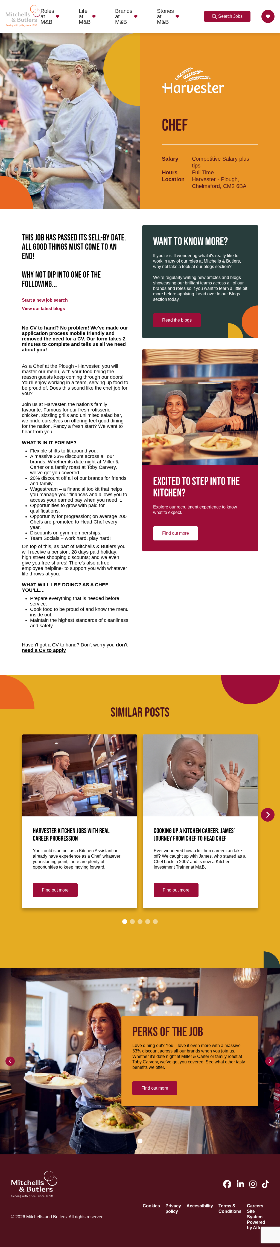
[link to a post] (79, 775)
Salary (170, 159)
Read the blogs (177, 320)
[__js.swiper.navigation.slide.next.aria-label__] (268, 815)
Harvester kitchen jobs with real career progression (71, 835)
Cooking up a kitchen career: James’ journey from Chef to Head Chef (194, 835)
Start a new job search (45, 300)
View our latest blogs (43, 308)
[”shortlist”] (268, 16)
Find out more (175, 533)
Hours (169, 172)
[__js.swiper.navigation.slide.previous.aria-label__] (10, 1061)
